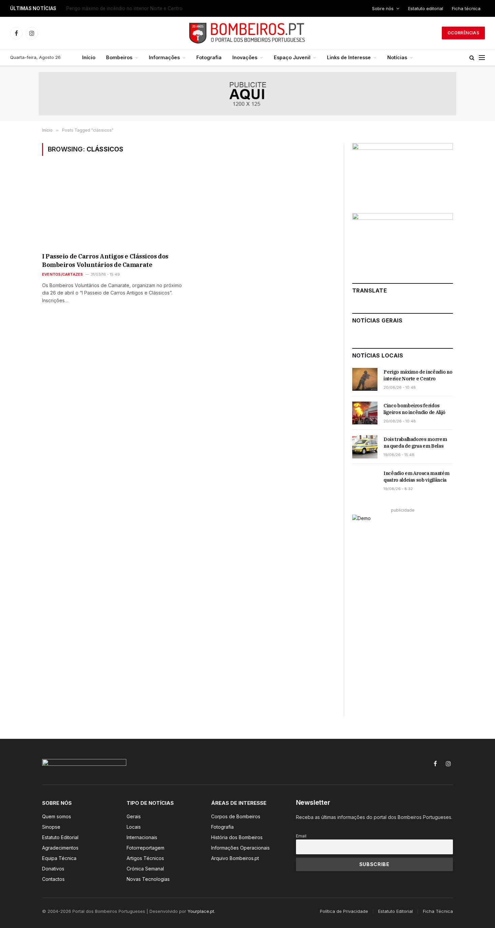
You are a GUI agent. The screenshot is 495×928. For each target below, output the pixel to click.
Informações (164, 57)
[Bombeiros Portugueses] (247, 33)
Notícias (397, 57)
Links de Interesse (349, 57)
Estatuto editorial (425, 8)
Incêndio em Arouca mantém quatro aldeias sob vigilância (416, 476)
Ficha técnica (466, 8)
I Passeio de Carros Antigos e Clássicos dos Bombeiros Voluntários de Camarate (105, 260)
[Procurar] (472, 57)
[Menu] (482, 57)
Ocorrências (463, 32)
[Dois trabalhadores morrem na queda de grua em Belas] (364, 446)
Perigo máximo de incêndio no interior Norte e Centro (418, 375)
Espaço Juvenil (292, 57)
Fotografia (209, 57)
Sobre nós (383, 8)
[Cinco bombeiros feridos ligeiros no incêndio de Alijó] (364, 413)
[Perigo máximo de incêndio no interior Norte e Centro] (364, 379)
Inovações (244, 57)
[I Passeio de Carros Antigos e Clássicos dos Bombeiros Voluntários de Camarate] (112, 208)
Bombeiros (119, 57)
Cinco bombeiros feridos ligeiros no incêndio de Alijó (123, 8)
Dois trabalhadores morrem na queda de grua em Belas (415, 442)
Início (88, 57)
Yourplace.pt (201, 911)
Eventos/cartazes (62, 274)
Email (301, 835)
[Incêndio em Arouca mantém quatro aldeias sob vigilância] (364, 480)
